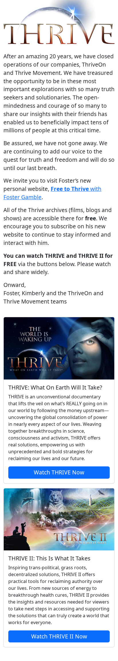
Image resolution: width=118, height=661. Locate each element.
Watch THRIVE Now (59, 472)
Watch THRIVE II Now (59, 636)
